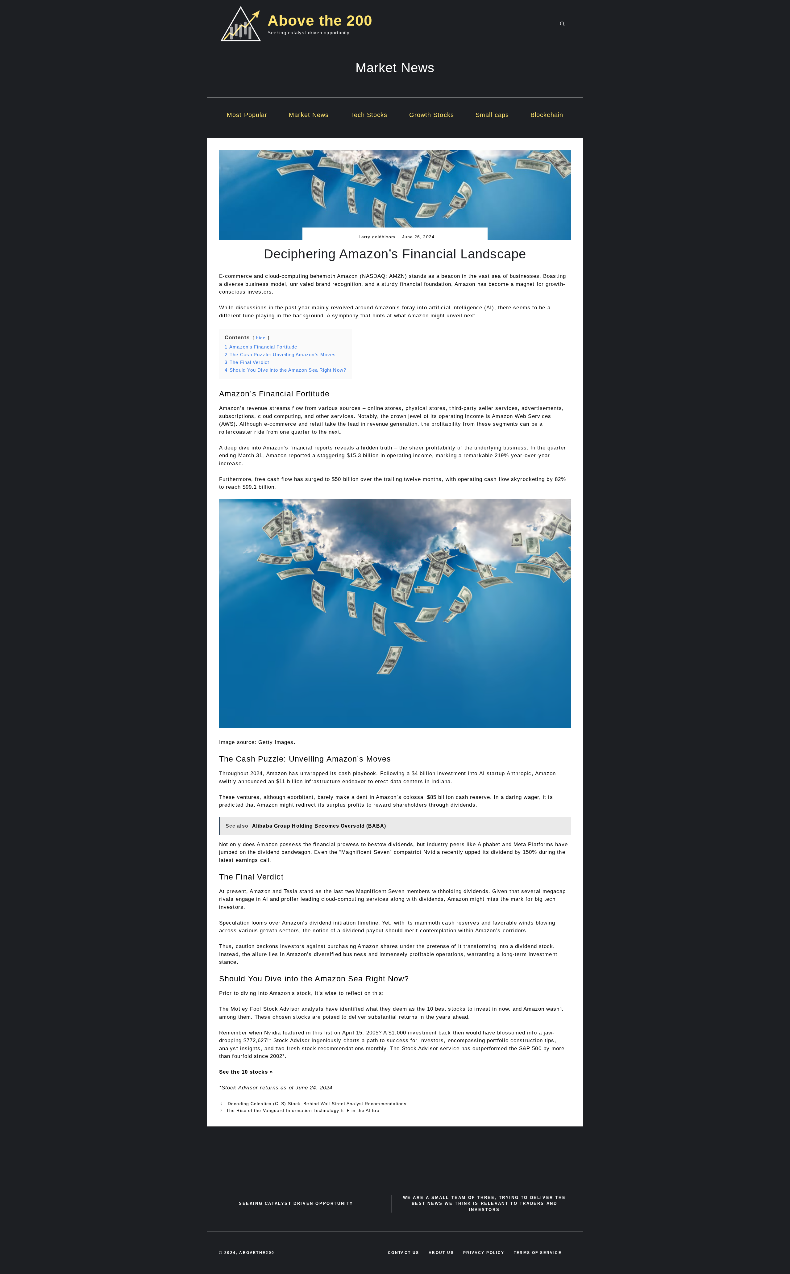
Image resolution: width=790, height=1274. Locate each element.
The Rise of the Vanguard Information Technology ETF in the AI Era (303, 1110)
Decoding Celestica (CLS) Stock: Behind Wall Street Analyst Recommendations (316, 1103)
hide (261, 338)
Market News (309, 114)
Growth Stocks (431, 114)
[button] (562, 24)
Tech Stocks (368, 114)
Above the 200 (320, 20)
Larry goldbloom (377, 236)
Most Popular (247, 114)
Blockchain (546, 114)
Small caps (492, 114)
